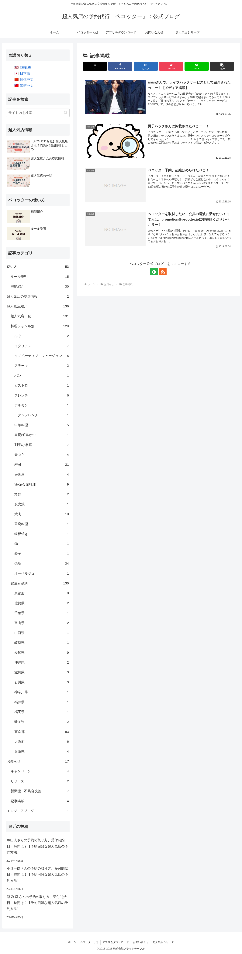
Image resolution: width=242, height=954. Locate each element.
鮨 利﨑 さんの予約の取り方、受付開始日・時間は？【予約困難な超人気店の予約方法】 (37, 903)
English (25, 67)
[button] (222, 66)
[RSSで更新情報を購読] (163, 271)
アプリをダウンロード (115, 942)
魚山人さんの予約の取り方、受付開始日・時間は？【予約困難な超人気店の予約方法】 (37, 846)
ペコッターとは (89, 942)
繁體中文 (26, 85)
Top (233, 945)
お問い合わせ (141, 942)
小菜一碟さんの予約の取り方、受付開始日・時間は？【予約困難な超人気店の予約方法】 (37, 875)
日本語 (25, 73)
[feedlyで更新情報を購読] (154, 271)
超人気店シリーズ (163, 942)
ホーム (72, 942)
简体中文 (26, 79)
